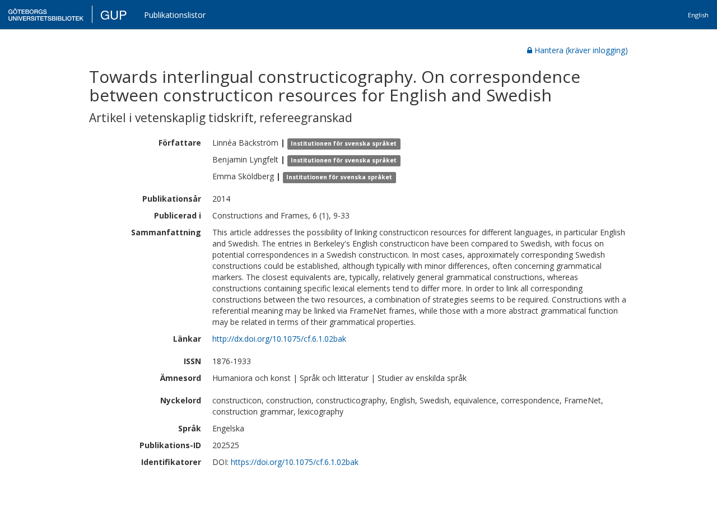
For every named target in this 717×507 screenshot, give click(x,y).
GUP (113, 14)
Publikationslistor (175, 15)
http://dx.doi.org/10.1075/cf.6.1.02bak (279, 338)
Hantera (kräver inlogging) (581, 50)
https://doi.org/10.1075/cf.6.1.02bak (294, 462)
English (698, 15)
